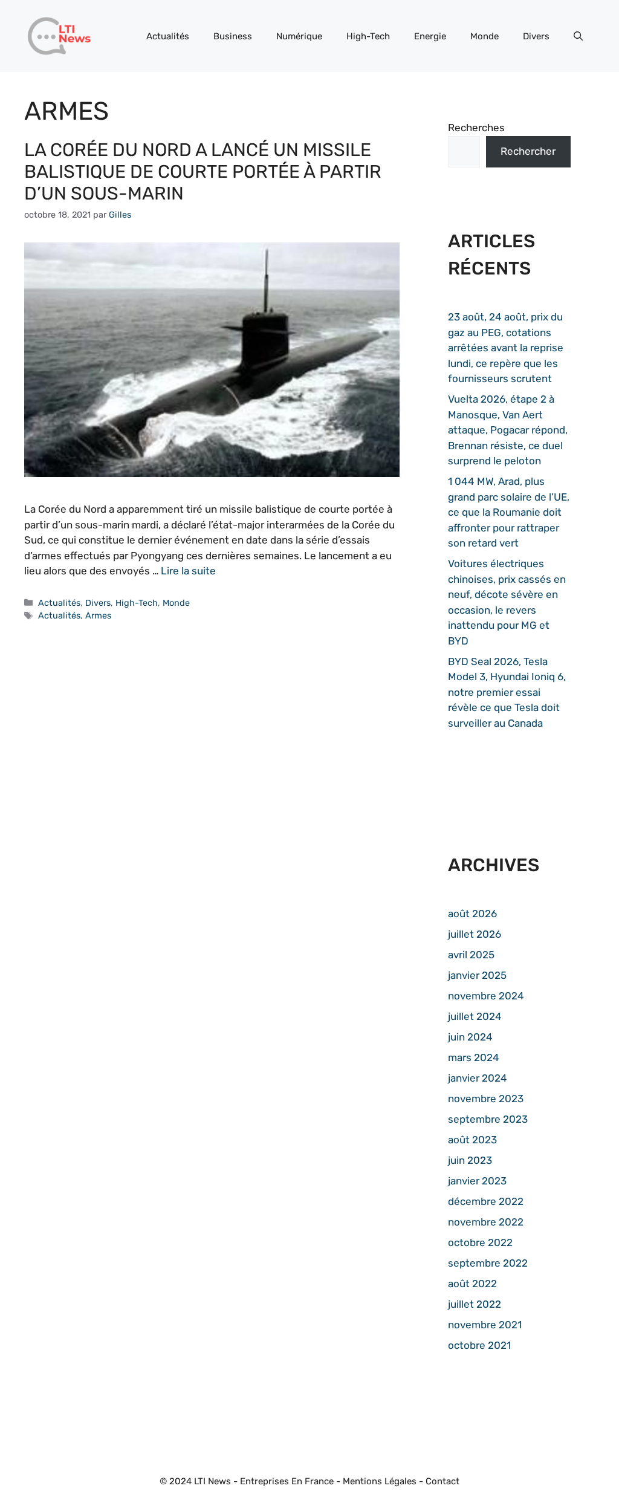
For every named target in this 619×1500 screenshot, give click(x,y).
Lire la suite (188, 571)
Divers (536, 36)
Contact (442, 1481)
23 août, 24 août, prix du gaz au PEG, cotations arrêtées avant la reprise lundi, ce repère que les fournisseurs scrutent (505, 348)
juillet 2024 (475, 1016)
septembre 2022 (488, 1263)
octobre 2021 (479, 1345)
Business (232, 36)
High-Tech (368, 36)
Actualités (167, 36)
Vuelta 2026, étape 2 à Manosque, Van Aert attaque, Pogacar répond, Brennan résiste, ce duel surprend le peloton (508, 430)
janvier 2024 (477, 1078)
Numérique (299, 36)
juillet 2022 (474, 1304)
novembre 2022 (485, 1222)
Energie (430, 36)
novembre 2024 (486, 996)
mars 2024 (473, 1057)
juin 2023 (470, 1160)
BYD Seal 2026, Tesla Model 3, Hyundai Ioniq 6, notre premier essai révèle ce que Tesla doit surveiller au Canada (507, 692)
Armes (98, 615)
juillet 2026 (474, 934)
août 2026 (472, 913)
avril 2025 (471, 955)
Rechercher (528, 151)
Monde (484, 36)
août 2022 (472, 1284)
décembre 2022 (485, 1201)
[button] (578, 36)
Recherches (476, 128)
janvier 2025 (477, 975)
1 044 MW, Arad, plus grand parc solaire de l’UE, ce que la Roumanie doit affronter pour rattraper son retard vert (508, 512)
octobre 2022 (480, 1242)
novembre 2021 (485, 1325)
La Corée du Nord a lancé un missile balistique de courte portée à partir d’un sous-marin (202, 171)
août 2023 (472, 1140)
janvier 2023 (477, 1181)
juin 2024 (470, 1037)
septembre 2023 (488, 1119)
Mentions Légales (379, 1481)
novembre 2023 (485, 1099)
